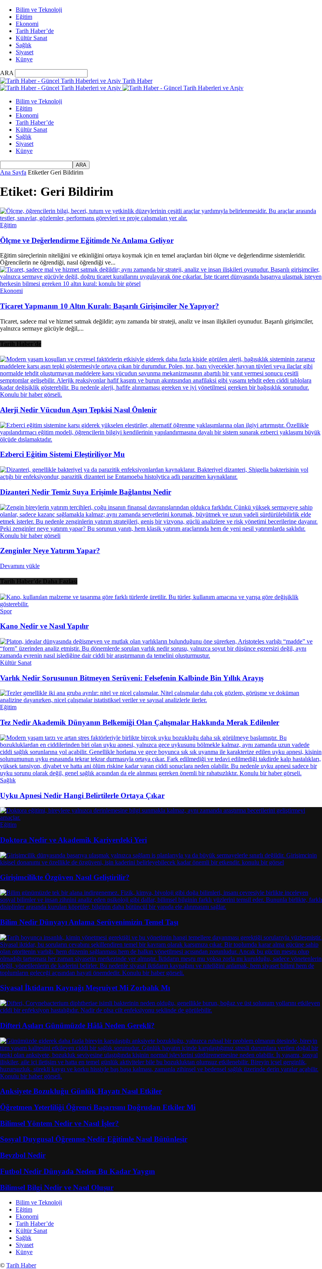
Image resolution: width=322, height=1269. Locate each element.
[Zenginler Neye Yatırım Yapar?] (161, 535)
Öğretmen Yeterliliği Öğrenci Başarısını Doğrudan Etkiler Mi (98, 1107)
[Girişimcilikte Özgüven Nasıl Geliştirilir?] (161, 862)
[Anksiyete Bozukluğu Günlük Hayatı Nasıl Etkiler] (161, 1076)
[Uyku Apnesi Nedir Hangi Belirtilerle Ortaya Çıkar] (161, 773)
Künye (24, 59)
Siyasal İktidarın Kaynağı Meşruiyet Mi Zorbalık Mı (85, 988)
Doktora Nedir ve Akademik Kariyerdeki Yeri (73, 840)
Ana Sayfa (13, 172)
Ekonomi (27, 23)
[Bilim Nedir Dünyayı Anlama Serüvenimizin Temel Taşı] (161, 906)
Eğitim (24, 16)
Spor (6, 611)
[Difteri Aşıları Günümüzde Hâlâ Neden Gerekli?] (161, 1010)
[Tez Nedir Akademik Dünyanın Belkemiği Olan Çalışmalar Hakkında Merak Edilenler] (161, 700)
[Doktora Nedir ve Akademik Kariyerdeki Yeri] (161, 817)
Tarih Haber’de (35, 31)
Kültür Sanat (31, 38)
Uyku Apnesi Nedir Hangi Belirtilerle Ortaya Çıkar (82, 795)
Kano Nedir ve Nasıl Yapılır (44, 626)
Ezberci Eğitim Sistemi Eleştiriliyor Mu (62, 454)
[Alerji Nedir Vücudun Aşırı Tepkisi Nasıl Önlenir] (161, 394)
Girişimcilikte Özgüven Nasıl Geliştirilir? (65, 877)
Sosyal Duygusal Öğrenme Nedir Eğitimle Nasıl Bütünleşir (93, 1139)
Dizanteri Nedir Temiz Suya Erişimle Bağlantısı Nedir (85, 492)
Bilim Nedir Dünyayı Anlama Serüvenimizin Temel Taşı (89, 922)
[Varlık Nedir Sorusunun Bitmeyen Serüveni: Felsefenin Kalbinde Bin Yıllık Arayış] (161, 655)
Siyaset (24, 52)
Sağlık (23, 45)
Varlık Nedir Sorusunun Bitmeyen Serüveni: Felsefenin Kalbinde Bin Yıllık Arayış (131, 678)
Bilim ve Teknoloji (39, 9)
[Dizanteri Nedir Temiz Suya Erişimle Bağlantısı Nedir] (161, 476)
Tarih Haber (21, 1265)
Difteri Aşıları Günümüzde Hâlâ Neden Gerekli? (77, 1025)
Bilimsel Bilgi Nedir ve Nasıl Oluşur (56, 1187)
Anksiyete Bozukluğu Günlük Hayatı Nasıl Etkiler (81, 1091)
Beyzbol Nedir (23, 1155)
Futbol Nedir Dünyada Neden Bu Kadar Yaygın (77, 1171)
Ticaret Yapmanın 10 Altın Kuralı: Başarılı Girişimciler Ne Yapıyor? (109, 306)
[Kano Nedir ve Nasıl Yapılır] (161, 604)
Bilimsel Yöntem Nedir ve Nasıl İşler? (59, 1123)
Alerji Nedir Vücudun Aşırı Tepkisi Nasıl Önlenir (78, 410)
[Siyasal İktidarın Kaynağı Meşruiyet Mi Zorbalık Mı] (161, 972)
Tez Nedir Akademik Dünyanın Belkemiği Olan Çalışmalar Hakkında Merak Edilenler (139, 722)
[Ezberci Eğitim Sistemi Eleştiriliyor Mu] (161, 439)
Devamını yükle (20, 566)
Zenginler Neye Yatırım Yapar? (50, 550)
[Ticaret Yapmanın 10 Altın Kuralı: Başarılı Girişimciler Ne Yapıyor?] (161, 283)
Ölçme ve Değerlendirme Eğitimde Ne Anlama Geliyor (87, 240)
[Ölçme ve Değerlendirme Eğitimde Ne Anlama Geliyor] (161, 218)
